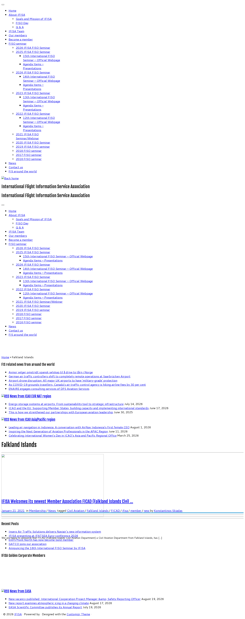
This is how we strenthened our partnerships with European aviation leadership (61, 412)
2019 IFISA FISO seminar (33, 146)
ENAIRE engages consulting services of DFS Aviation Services (49, 389)
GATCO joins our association (27, 544)
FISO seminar (18, 43)
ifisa (125, 510)
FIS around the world (23, 171)
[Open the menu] (2, 205)
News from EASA (20, 591)
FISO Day (22, 23)
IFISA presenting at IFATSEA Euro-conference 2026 (43, 536)
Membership (37, 510)
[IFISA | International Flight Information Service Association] (10, 178)
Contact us (16, 167)
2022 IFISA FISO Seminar (33, 113)
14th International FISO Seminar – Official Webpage (41, 78)
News (12, 163)
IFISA (18, 614)
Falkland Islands (98, 510)
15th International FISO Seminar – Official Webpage (41, 58)
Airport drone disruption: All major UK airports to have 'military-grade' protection (63, 380)
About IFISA (17, 15)
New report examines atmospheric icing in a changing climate (49, 603)
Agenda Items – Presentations (33, 66)
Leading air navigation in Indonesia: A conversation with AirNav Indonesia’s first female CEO (69, 427)
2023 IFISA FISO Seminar (33, 93)
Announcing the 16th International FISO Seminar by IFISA (47, 548)
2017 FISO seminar (29, 155)
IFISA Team (16, 31)
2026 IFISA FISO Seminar (33, 48)
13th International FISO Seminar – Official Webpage (41, 99)
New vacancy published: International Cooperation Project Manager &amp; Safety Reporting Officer (75, 599)
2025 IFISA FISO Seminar (33, 52)
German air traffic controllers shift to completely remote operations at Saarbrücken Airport (69, 376)
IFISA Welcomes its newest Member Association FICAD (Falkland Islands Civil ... (67, 501)
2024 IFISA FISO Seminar (33, 72)
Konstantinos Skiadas (168, 510)
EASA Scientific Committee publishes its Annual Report (45, 607)
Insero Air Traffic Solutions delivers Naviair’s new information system (55, 531)
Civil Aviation (76, 510)
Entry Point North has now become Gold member (41, 540)
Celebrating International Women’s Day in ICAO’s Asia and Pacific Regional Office (63, 435)
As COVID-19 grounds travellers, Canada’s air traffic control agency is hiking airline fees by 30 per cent (77, 384)
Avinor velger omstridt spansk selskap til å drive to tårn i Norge (51, 372)
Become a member (21, 39)
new (147, 510)
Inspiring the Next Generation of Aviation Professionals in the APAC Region (58, 431)
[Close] (2, 4)
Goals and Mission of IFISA (34, 19)
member (136, 510)
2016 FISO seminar (29, 159)
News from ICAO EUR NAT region (30, 396)
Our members (18, 35)
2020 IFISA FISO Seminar (33, 142)
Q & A (20, 27)
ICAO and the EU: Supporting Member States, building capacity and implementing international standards (79, 408)
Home (12, 10)
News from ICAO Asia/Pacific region (32, 419)
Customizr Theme (78, 614)
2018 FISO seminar (29, 151)
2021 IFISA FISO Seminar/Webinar (27, 136)
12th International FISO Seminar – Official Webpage (41, 120)
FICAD (116, 510)
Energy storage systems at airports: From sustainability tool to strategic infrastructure (66, 404)
